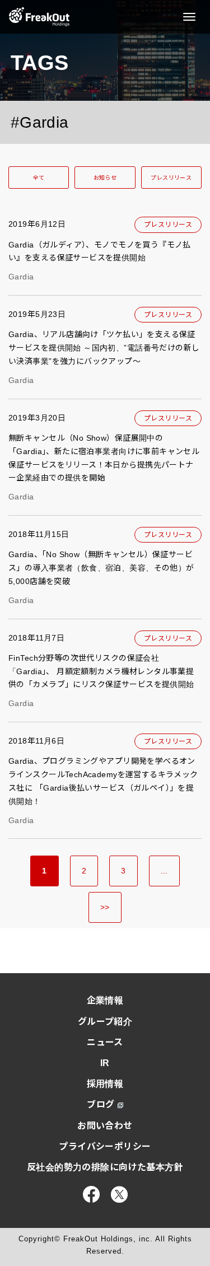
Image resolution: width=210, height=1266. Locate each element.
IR (105, 1063)
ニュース (105, 1042)
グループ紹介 (105, 1021)
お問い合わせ (105, 1125)
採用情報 (105, 1084)
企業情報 (105, 1000)
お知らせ (105, 178)
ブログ (100, 1104)
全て (39, 178)
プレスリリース (171, 178)
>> (105, 907)
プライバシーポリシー (105, 1146)
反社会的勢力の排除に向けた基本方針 (105, 1167)
